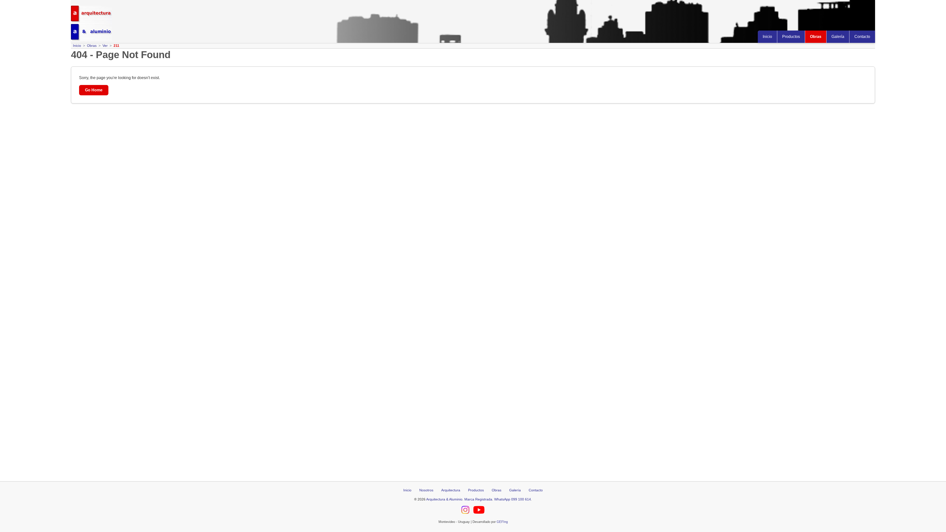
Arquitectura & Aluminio (444, 499)
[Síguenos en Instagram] (465, 510)
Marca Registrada (478, 499)
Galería (837, 36)
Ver (105, 46)
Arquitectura (450, 490)
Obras (815, 36)
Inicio (767, 36)
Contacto (862, 36)
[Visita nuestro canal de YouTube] (479, 510)
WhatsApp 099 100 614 (512, 499)
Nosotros (426, 490)
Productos (791, 36)
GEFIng (502, 522)
